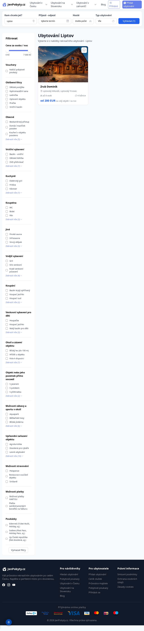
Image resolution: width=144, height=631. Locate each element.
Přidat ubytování (128, 4)
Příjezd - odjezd (47, 15)
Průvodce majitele (98, 583)
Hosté (76, 15)
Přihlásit (113, 6)
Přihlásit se (94, 592)
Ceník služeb (95, 578)
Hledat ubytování (69, 574)
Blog (103, 4)
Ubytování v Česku (69, 583)
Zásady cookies (125, 586)
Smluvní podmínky (127, 574)
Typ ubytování (104, 15)
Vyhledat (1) (129, 21)
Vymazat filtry (18, 550)
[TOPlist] (72, 628)
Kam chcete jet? (13, 15)
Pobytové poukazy (69, 578)
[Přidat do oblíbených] (84, 50)
